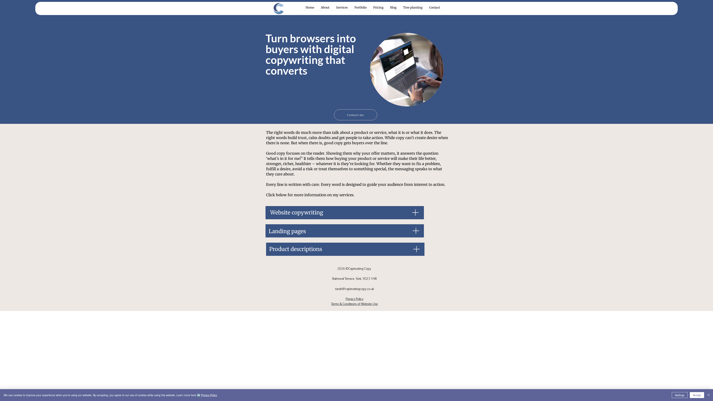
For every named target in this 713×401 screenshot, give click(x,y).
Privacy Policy (209, 395)
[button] (342, 8)
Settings (679, 395)
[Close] (708, 395)
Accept (697, 395)
